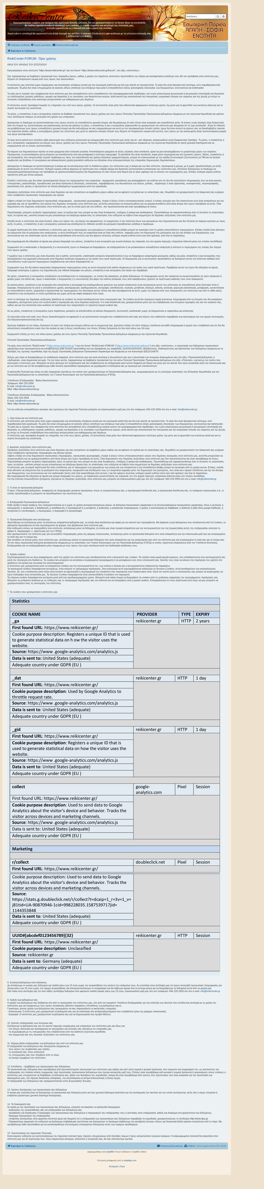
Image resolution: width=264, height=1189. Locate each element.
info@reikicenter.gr (25, 386)
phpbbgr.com (130, 1160)
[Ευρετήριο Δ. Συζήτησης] (37, 15)
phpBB (110, 1152)
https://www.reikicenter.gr (61, 345)
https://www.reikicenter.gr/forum (133, 345)
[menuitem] (41, 45)
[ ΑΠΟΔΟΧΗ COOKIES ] (79, 36)
